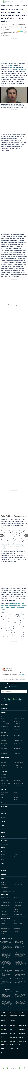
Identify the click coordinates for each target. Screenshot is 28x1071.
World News (10, 5)
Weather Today (13, 1021)
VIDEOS (3, 827)
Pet (1, 808)
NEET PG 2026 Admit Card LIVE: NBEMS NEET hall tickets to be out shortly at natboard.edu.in (20, 1009)
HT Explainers (17, 939)
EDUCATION (4, 783)
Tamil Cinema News (18, 768)
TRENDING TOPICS (5, 924)
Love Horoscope (4, 920)
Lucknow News (17, 751)
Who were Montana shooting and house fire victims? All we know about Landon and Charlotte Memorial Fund (6, 960)
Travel (15, 805)
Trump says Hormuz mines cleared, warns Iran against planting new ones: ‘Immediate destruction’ (20, 979)
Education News (18, 791)
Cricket (2, 724)
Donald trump (4, 906)
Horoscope (3, 780)
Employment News (18, 789)
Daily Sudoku (4, 890)
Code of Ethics (22, 1024)
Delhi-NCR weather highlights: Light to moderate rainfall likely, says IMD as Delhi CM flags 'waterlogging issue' (6, 1010)
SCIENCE (3, 838)
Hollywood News (18, 766)
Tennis (15, 862)
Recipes (16, 803)
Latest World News (7, 944)
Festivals (16, 800)
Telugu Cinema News (5, 771)
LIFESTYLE (3, 795)
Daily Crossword (18, 890)
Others (2, 865)
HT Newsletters (22, 1021)
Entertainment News (5, 934)
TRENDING (3, 816)
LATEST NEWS (4, 710)
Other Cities (17, 759)
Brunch (15, 798)
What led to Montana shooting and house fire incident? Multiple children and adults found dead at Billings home (6, 970)
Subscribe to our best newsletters (14, 693)
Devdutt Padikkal (5, 729)
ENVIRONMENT (5, 835)
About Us (3, 1018)
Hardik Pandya (17, 729)
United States (11, 679)
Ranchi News (4, 759)
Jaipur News (17, 749)
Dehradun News (18, 744)
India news (17, 5)
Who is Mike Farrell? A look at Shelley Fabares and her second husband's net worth (6, 987)
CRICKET (3, 722)
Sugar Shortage (17, 903)
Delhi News (3, 746)
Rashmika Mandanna (5, 911)
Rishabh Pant (17, 732)
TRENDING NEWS (5, 900)
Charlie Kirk (13, 67)
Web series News (5, 773)
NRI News (3, 939)
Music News (3, 768)
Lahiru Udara (17, 735)
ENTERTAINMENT (5, 763)
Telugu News (4, 937)
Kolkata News (4, 751)
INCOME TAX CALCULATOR (7, 897)
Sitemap (3, 1026)
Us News (5, 679)
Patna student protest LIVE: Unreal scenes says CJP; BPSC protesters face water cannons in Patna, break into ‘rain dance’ (6, 1000)
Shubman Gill (17, 727)
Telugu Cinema (17, 932)
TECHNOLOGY (4, 853)
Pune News (16, 757)
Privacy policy (4, 1021)
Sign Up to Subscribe (14, 701)
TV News (16, 771)
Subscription (4, 1024)
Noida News (17, 754)
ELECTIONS (3, 876)
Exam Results (4, 791)
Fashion (2, 800)
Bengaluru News (4, 741)
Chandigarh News (5, 744)
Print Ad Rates (13, 1024)
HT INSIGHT (4, 873)
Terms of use (22, 1018)
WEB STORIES (4, 812)
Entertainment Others (19, 773)
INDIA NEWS (4, 718)
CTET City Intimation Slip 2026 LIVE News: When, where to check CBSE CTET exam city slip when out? (20, 1000)
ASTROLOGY (4, 777)
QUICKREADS (4, 880)
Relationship (3, 805)
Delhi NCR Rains (4, 903)
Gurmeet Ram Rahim (5, 908)
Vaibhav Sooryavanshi (6, 913)
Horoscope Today (18, 920)
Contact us (12, 1018)
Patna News (3, 757)
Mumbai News (4, 754)
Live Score (3, 727)
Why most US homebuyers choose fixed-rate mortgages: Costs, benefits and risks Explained (20, 960)
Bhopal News (17, 741)
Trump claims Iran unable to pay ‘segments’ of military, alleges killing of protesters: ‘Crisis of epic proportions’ (20, 950)
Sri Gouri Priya (4, 917)
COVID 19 (3, 884)
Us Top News (18, 679)
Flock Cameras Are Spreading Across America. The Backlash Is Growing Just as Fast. (20, 970)
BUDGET (3, 831)
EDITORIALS (4, 846)
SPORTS (3, 857)
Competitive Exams (5, 789)
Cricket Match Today (19, 724)
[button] (2, 2)
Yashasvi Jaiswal (4, 732)
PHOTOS (3, 823)
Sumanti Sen (6, 35)
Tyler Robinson (8, 65)
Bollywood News (5, 766)
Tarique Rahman (17, 906)
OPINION (3, 842)
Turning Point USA (20, 69)
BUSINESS (3, 819)
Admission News (4, 786)
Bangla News (17, 934)
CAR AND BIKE (4, 850)
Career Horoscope (18, 917)
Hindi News (16, 937)
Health (2, 803)
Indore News (4, 749)
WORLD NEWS (4, 714)
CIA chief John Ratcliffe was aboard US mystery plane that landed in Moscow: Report (6, 979)
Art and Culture (4, 798)
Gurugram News (18, 746)
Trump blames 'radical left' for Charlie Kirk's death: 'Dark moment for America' (14, 546)
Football (16, 860)
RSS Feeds (12, 1026)
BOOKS (2, 869)
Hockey (2, 862)
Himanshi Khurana (18, 908)
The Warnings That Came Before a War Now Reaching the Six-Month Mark (20, 986)
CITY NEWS (3, 738)
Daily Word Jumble (5, 893)
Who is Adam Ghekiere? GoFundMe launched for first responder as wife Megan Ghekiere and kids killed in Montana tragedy (6, 951)
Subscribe (23, 1)
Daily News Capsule (6, 697)
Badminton (3, 860)
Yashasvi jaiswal (17, 911)
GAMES (2, 888)
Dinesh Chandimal (5, 735)
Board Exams (17, 786)
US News (3, 5)
